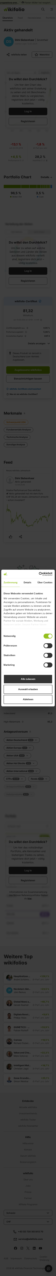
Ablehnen (28, 699)
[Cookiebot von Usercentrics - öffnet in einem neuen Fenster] (39, 574)
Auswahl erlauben (28, 689)
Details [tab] (27, 582)
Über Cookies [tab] (44, 582)
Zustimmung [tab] (10, 582)
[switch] (48, 645)
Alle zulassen (28, 679)
